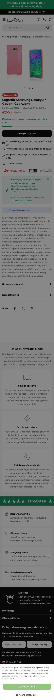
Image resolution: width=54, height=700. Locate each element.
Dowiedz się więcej (10, 678)
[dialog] (27, 682)
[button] (27, 695)
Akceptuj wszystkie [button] (27, 687)
